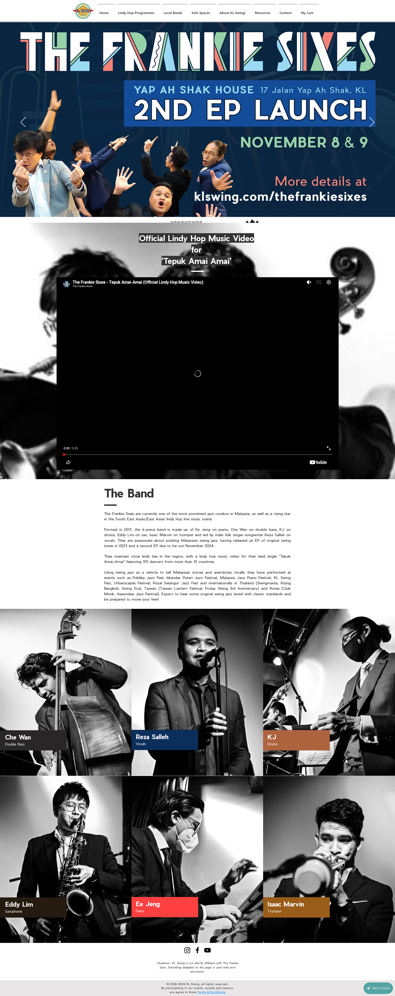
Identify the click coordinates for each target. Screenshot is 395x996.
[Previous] (23, 122)
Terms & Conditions (211, 992)
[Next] (371, 122)
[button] (138, 11)
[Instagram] (187, 950)
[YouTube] (207, 950)
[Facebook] (197, 950)
